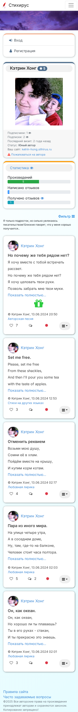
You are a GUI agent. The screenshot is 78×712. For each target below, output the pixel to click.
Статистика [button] (20, 168)
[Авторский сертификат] (46, 325)
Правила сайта (15, 692)
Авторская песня (20, 319)
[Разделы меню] (71, 5)
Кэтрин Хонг (32, 246)
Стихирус (18, 5)
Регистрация (24, 51)
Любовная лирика (21, 487)
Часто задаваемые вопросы (27, 697)
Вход (18, 40)
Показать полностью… (27, 295)
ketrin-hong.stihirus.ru (37, 149)
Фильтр (65, 216)
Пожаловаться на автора (27, 154)
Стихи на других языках (26, 403)
